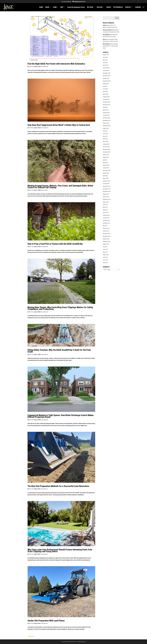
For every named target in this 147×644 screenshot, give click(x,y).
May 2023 (105, 136)
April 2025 (105, 91)
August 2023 (106, 128)
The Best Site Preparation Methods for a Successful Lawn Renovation (58, 486)
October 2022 (106, 154)
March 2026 (105, 65)
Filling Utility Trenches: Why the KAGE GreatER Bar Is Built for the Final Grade (59, 351)
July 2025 (105, 86)
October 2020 (106, 173)
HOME (41, 7)
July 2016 (105, 246)
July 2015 (105, 257)
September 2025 (107, 81)
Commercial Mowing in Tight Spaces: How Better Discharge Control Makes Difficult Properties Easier (61, 416)
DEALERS (100, 7)
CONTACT (128, 7)
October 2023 (106, 123)
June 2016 (105, 249)
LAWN (55, 7)
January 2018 (106, 217)
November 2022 (106, 152)
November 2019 (106, 189)
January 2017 (106, 231)
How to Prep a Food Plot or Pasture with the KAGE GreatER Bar (55, 244)
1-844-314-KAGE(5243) (67, 1)
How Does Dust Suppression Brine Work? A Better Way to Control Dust (59, 125)
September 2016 (107, 241)
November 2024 (106, 104)
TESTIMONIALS (118, 7)
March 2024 (105, 110)
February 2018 (106, 215)
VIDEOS (108, 7)
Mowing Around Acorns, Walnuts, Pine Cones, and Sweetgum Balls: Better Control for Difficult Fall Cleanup (60, 186)
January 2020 (106, 183)
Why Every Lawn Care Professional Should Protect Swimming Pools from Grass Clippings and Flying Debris (60, 550)
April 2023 (105, 139)
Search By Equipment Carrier (76, 7)
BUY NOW (90, 7)
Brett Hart (31, 66)
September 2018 (107, 199)
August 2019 (106, 194)
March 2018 (105, 212)
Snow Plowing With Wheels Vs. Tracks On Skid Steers (110, 46)
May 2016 (105, 252)
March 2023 (105, 141)
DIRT (61, 7)
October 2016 (106, 239)
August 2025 (106, 83)
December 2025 (106, 73)
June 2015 (105, 260)
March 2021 (105, 162)
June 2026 (105, 57)
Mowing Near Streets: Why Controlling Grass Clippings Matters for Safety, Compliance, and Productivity (60, 308)
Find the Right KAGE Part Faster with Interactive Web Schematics (56, 63)
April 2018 (105, 210)
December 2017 (106, 220)
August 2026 (106, 54)
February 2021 (106, 165)
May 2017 (105, 225)
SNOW (47, 7)
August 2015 (106, 254)
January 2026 (106, 70)
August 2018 (106, 202)
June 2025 (105, 89)
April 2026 (105, 62)
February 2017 (106, 228)
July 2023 (105, 131)
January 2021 (106, 167)
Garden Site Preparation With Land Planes (46, 620)
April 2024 (105, 107)
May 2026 (105, 60)
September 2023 (107, 125)
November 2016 (106, 236)
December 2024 (106, 102)
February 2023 (106, 144)
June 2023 (105, 133)
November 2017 (106, 223)
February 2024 (106, 112)
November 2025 (106, 75)
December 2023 (106, 117)
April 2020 (105, 175)
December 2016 (106, 233)
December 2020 (106, 170)
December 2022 (106, 149)
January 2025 (106, 99)
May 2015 (105, 262)
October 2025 (106, 78)
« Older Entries (31, 636)
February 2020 (106, 181)
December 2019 (106, 186)
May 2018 (105, 207)
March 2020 (105, 178)
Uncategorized (44, 66)
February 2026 (106, 68)
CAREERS (138, 7)
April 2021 (105, 160)
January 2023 (106, 146)
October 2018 (106, 196)
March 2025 (105, 94)
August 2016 (106, 244)
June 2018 (105, 204)
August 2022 (106, 157)
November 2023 (106, 120)
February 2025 (106, 96)
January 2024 (106, 115)
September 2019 (107, 191)
